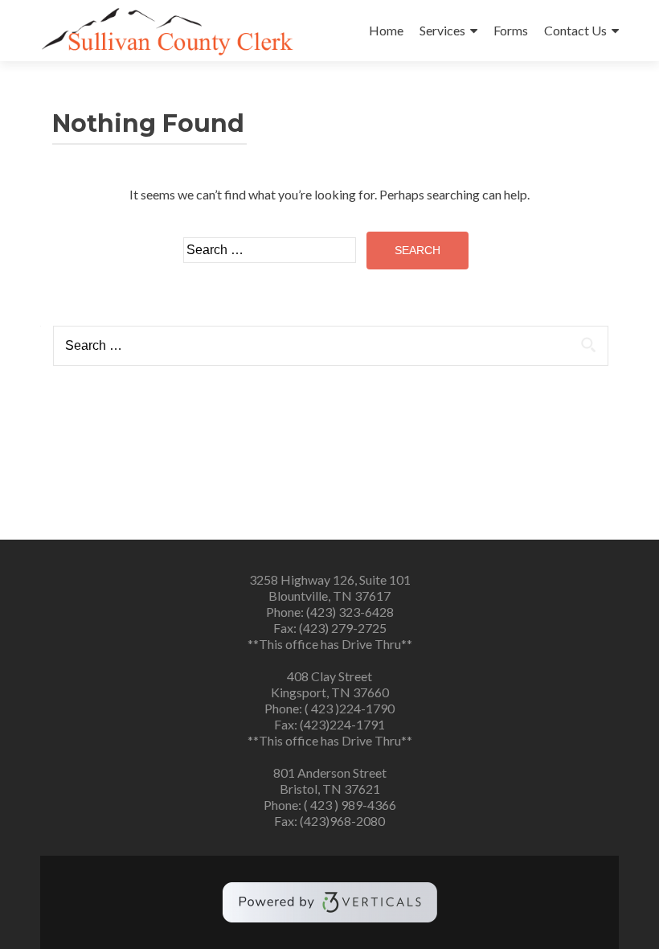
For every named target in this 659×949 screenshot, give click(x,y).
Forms (510, 30)
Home (386, 30)
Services (442, 30)
